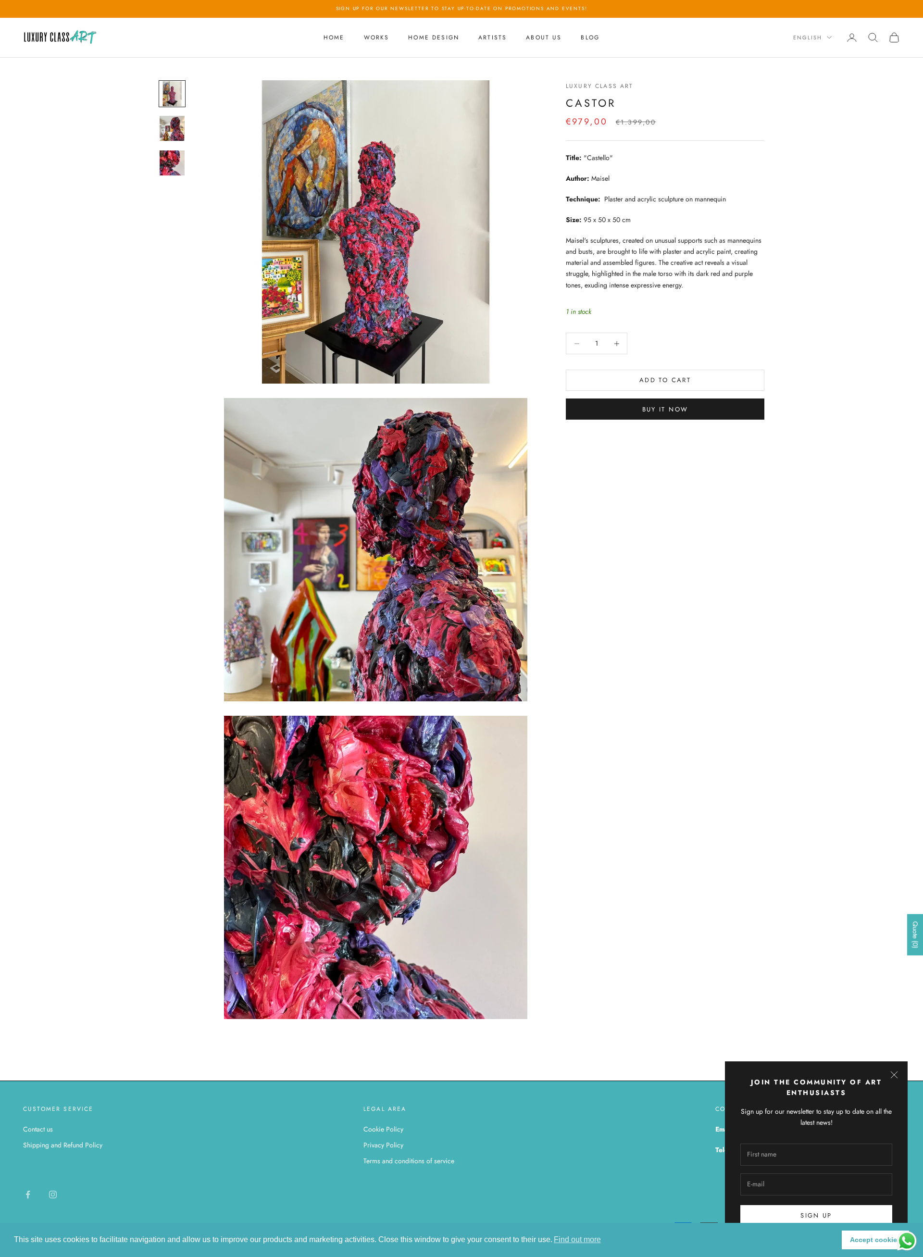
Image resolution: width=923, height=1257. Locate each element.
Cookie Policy (383, 1129)
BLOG (590, 37)
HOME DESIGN (433, 37)
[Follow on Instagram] (53, 1194)
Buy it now (665, 409)
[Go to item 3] (172, 162)
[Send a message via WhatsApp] (907, 1241)
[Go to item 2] (172, 128)
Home (334, 37)
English (807, 37)
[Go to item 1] (172, 93)
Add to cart (665, 380)
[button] (577, 1239)
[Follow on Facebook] (28, 1194)
